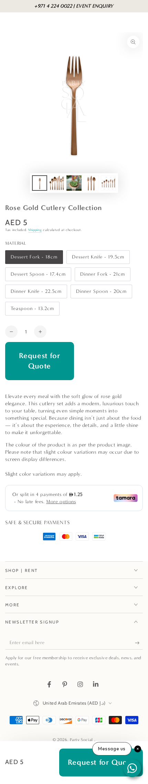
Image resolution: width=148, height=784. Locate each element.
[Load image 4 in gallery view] (91, 183)
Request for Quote (40, 361)
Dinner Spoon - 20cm (101, 293)
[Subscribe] (139, 642)
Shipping (35, 230)
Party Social (82, 739)
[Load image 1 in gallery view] (39, 183)
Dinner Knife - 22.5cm (36, 293)
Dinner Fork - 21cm (102, 276)
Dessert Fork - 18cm (33, 259)
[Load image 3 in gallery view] (74, 183)
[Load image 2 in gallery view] (56, 183)
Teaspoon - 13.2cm (32, 311)
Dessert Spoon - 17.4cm (38, 276)
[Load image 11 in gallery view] (108, 183)
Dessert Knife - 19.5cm (98, 259)
